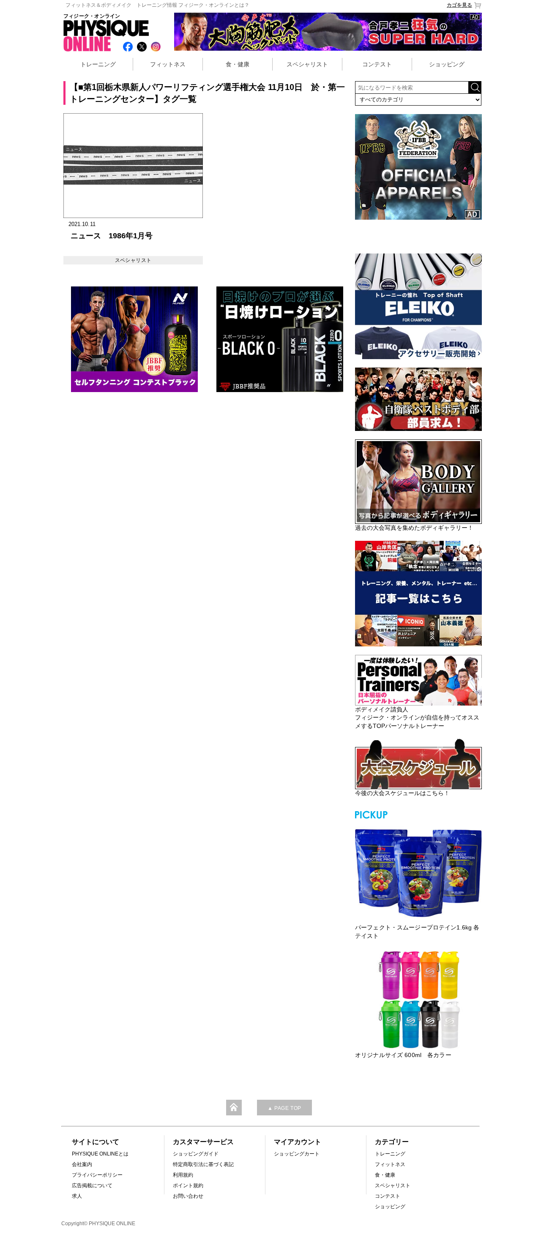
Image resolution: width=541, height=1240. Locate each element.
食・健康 (237, 64)
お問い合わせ (188, 1196)
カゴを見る (459, 5)
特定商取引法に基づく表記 (203, 1164)
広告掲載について (92, 1185)
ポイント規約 (188, 1185)
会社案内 (82, 1164)
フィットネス (168, 64)
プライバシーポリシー (97, 1175)
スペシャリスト (307, 64)
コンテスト (377, 64)
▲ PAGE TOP (284, 1108)
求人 (77, 1196)
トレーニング (98, 64)
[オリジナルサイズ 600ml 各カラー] (418, 1000)
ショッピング (446, 64)
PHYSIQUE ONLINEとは (100, 1154)
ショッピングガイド (196, 1154)
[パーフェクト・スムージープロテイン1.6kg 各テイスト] (418, 872)
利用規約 (183, 1175)
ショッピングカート (297, 1154)
